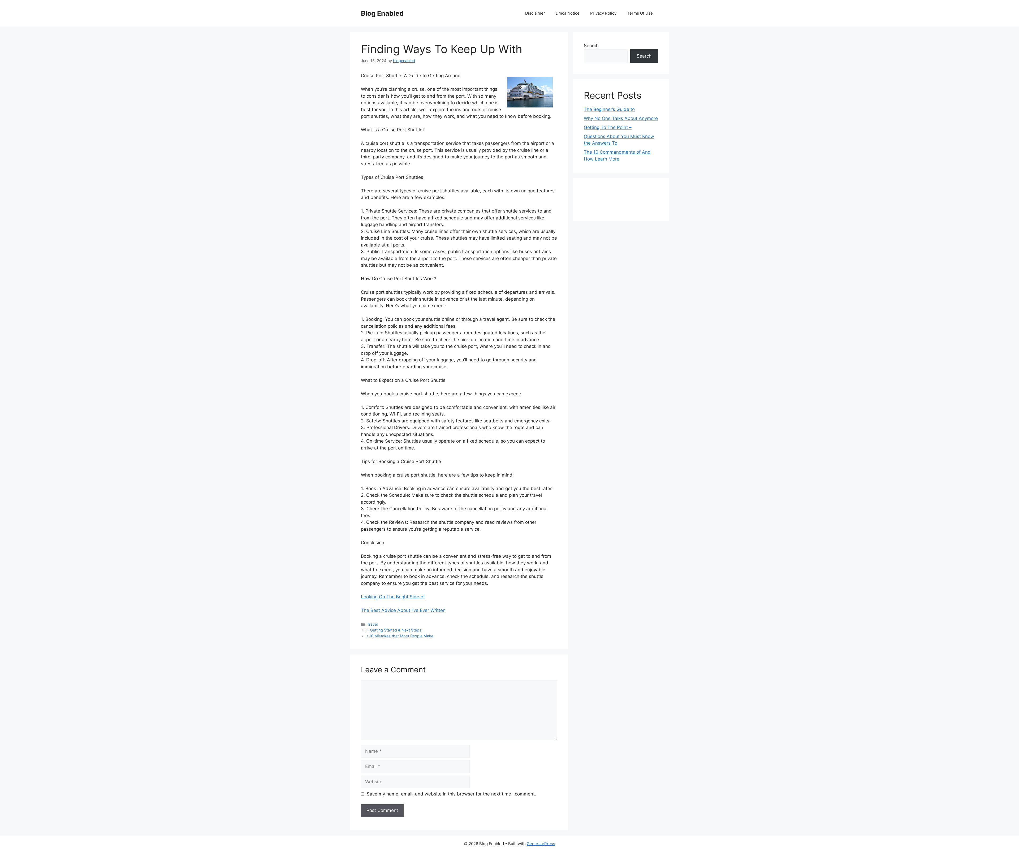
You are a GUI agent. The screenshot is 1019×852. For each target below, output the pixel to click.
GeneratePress (541, 843)
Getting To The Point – (608, 127)
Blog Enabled (382, 13)
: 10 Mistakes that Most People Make (400, 636)
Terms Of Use (640, 13)
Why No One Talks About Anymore (621, 118)
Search (591, 45)
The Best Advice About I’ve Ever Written (403, 610)
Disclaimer (535, 13)
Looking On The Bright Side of (393, 596)
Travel (372, 624)
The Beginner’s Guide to (609, 109)
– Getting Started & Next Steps (394, 630)
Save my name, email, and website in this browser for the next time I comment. (451, 794)
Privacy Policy (603, 13)
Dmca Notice (568, 13)
